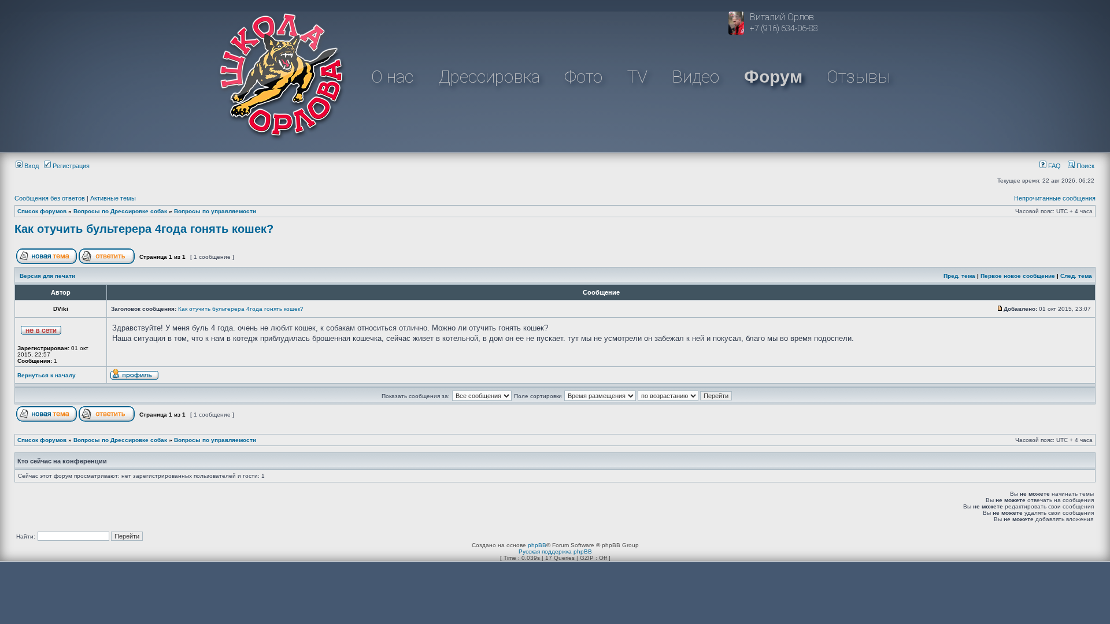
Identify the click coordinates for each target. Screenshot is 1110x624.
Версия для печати (47, 276)
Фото (583, 76)
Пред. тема (959, 276)
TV (637, 76)
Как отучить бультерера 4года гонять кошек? (143, 228)
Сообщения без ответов (49, 198)
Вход (31, 165)
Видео (695, 76)
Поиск (1084, 165)
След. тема (1076, 276)
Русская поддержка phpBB (555, 551)
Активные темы (113, 198)
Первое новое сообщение (1017, 276)
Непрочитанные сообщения (1055, 198)
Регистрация (70, 165)
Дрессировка (489, 76)
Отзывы (858, 76)
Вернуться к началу (46, 375)
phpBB (537, 545)
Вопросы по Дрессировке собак (120, 211)
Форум (773, 76)
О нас (392, 76)
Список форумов (41, 211)
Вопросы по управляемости (215, 211)
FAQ (1053, 165)
